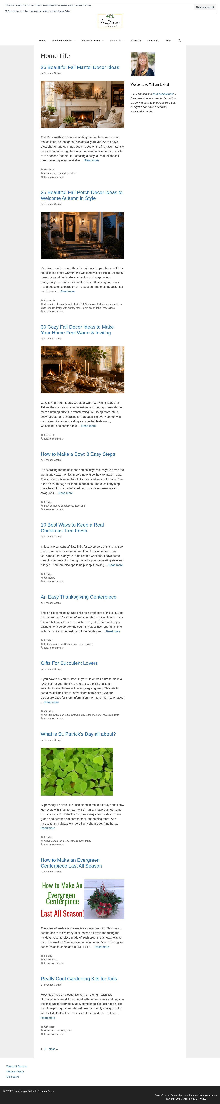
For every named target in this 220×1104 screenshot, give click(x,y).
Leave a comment (53, 177)
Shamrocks (58, 841)
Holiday (48, 502)
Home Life (115, 40)
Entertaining (50, 644)
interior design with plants (61, 307)
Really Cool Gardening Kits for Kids (79, 978)
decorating (49, 304)
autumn (48, 173)
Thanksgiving (85, 644)
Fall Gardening (88, 304)
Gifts (73, 714)
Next (53, 1049)
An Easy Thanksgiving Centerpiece (78, 597)
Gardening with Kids (54, 1030)
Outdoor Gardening (62, 40)
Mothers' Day (99, 714)
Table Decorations (105, 307)
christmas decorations (61, 505)
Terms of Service (16, 1066)
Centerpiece (50, 959)
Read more (91, 160)
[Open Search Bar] (179, 40)
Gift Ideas (49, 711)
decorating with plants (68, 304)
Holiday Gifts (84, 714)
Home (42, 40)
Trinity (88, 841)
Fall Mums (102, 304)
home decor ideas (67, 173)
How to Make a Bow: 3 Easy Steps (78, 454)
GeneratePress (46, 1091)
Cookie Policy (64, 11)
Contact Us (153, 40)
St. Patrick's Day (74, 841)
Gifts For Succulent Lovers (69, 663)
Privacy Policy (15, 1071)
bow (46, 505)
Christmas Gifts (61, 714)
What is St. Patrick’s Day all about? (78, 734)
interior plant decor (85, 307)
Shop (168, 40)
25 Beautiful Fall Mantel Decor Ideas (80, 67)
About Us (136, 40)
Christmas (49, 577)
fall (54, 173)
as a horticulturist (163, 93)
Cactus (48, 714)
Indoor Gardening (91, 40)
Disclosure (12, 1076)
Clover (47, 841)
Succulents (113, 714)
